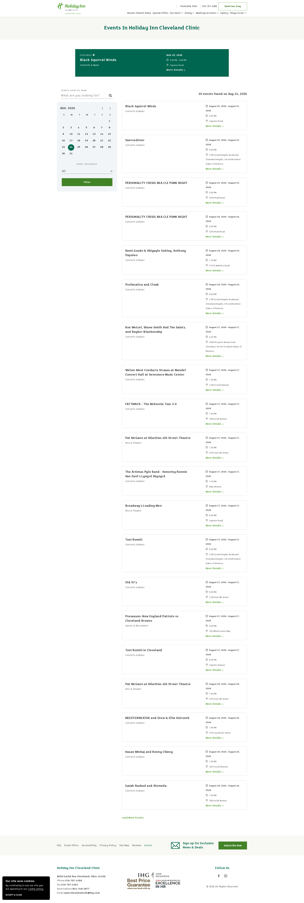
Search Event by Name (74, 91)
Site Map (124, 845)
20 (94, 140)
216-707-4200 (209, 6)
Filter (87, 182)
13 (94, 134)
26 (86, 147)
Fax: (59, 885)
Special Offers (160, 13)
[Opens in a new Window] (154, 875)
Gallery (224, 13)
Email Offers (71, 845)
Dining (188, 13)
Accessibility (89, 845)
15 (109, 134)
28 (101, 147)
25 (78, 147)
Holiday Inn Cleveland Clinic (78, 868)
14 (101, 134)
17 (71, 140)
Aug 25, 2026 (174, 55)
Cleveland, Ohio (188, 6)
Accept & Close (14, 895)
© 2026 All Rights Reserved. (222, 886)
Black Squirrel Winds (98, 60)
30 (63, 153)
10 (71, 134)
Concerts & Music (89, 65)
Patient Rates (143, 13)
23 (63, 147)
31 (71, 153)
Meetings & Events (206, 13)
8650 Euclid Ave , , (81, 876)
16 (63, 140)
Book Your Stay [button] (236, 6)
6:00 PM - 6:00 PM (178, 60)
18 (78, 140)
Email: (60, 893)
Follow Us (222, 868)
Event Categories (87, 164)
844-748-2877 (81, 889)
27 (94, 147)
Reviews (136, 845)
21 (101, 140)
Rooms (131, 13)
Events (148, 845)
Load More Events (133, 818)
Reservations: (65, 889)
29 (109, 147)
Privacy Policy (108, 845)
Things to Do (237, 13)
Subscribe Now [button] (235, 846)
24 (71, 147)
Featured (86, 55)
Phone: (61, 880)
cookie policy (35, 889)
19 (86, 140)
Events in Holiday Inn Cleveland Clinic (152, 28)
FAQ (59, 845)
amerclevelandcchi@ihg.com (82, 893)
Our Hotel (175, 13)
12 (86, 134)
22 (109, 140)
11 (78, 134)
